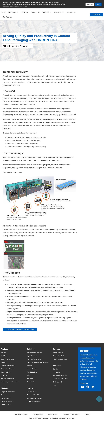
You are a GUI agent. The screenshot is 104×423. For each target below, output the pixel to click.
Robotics (4, 375)
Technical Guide (58, 382)
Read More (90, 4)
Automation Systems (7, 369)
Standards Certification (60, 379)
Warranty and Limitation (34, 398)
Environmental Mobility (34, 352)
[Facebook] (87, 386)
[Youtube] (82, 386)
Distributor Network (7, 401)
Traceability (30, 382)
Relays (3, 362)
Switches (4, 356)
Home (3, 12)
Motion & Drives (6, 372)
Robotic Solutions (32, 369)
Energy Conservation (8, 378)
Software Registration (60, 375)
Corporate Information (8, 392)
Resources (57, 12)
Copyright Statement (33, 401)
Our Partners (7, 17)
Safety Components (7, 359)
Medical (29, 365)
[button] (99, 399)
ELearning (56, 372)
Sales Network (5, 398)
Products (34, 12)
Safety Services (58, 352)
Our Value (12, 12)
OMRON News (5, 404)
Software (30, 378)
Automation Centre (59, 356)
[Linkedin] (92, 386)
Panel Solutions (32, 372)
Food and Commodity (34, 359)
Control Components (7, 365)
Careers (3, 395)
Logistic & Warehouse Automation (38, 362)
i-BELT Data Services (60, 359)
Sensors (3, 352)
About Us (70, 12)
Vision (29, 375)
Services (45, 12)
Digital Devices (31, 356)
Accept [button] (98, 4)
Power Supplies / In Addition (10, 382)
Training (55, 369)
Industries (24, 12)
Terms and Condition (33, 395)
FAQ (54, 385)
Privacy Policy (31, 392)
